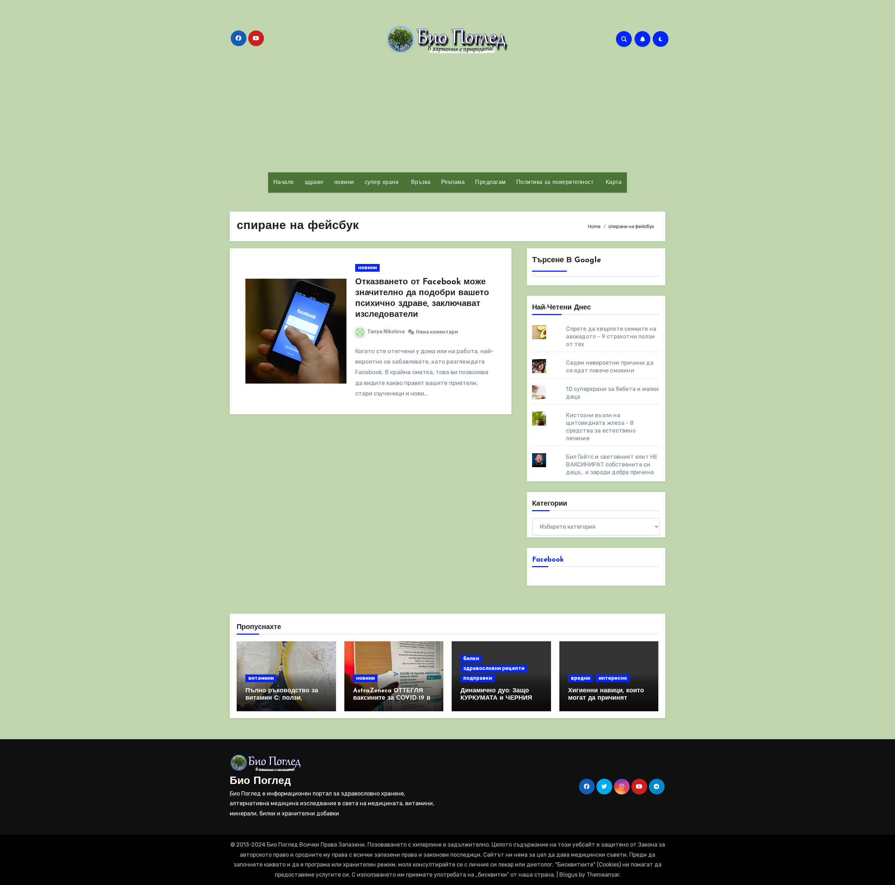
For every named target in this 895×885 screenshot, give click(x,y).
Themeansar (603, 874)
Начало (283, 182)
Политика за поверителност (555, 182)
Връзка (420, 182)
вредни (580, 678)
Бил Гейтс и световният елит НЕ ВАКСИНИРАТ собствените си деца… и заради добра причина (611, 465)
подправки (477, 678)
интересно (613, 678)
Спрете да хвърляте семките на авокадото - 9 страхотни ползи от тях (611, 337)
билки (471, 659)
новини (344, 182)
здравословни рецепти (493, 668)
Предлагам (490, 182)
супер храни (382, 182)
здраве (314, 182)
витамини (261, 678)
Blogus (568, 874)
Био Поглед (260, 781)
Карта (613, 182)
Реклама (453, 182)
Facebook (548, 559)
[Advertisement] (447, 113)
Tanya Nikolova (386, 332)
